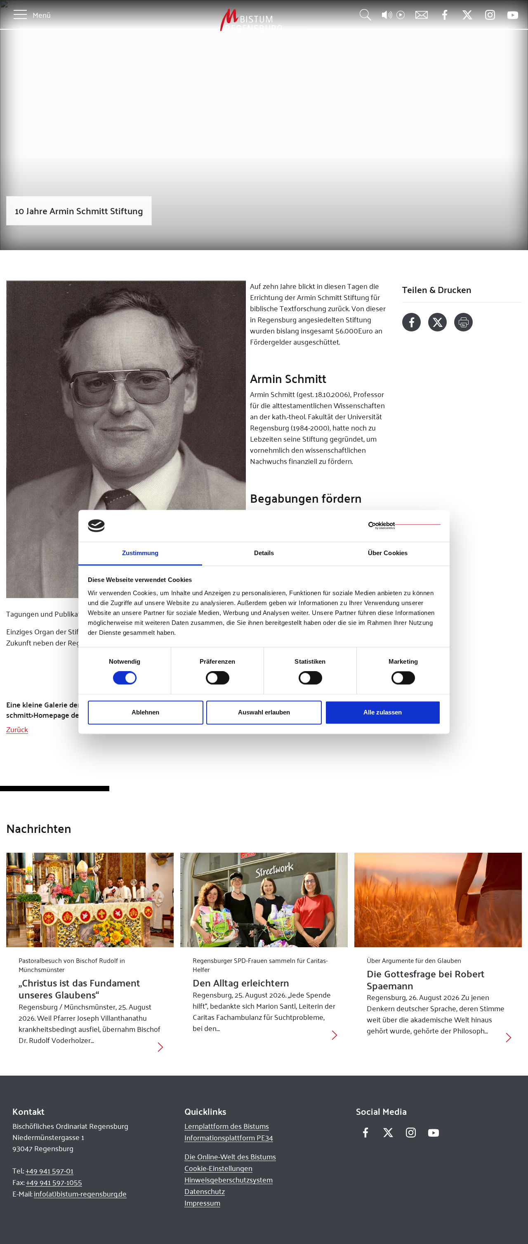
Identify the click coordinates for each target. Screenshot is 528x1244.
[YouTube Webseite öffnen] (512, 14)
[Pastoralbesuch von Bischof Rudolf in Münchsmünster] (90, 900)
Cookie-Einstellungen (218, 1168)
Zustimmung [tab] (140, 552)
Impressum (202, 1203)
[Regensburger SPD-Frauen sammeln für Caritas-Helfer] (264, 900)
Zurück (17, 729)
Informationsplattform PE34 (228, 1137)
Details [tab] (264, 552)
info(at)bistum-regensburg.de (80, 1193)
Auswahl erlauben (264, 712)
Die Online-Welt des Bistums (230, 1156)
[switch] (217, 678)
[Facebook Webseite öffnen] (444, 15)
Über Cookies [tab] (388, 552)
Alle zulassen (382, 712)
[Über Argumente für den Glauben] (438, 900)
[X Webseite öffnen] (467, 15)
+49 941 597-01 (49, 1170)
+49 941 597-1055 (54, 1182)
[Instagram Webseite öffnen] (490, 15)
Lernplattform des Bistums (226, 1126)
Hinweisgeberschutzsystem (228, 1179)
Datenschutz (204, 1191)
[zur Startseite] (208, 20)
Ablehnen (145, 712)
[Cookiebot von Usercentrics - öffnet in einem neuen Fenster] (404, 526)
